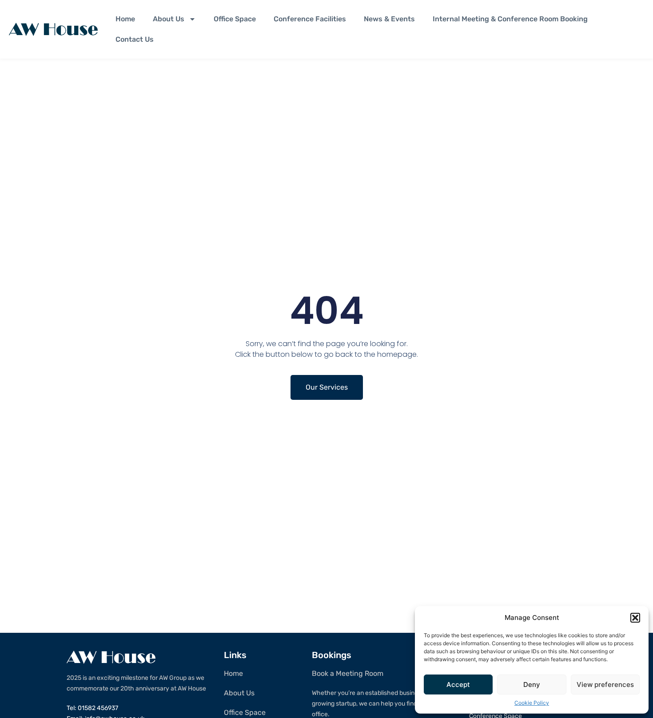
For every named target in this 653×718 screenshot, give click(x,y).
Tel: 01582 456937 (92, 708)
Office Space (235, 19)
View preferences (605, 684)
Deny (531, 684)
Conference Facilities (310, 19)
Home (125, 19)
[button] (635, 617)
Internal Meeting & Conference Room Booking (510, 19)
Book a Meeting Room (347, 673)
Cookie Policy (531, 702)
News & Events (389, 19)
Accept (458, 684)
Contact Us (134, 39)
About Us (168, 19)
